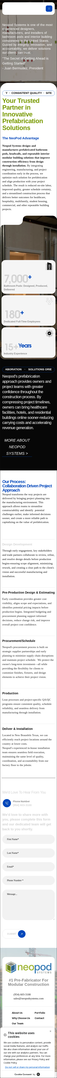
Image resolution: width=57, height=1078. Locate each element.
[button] (17, 447)
